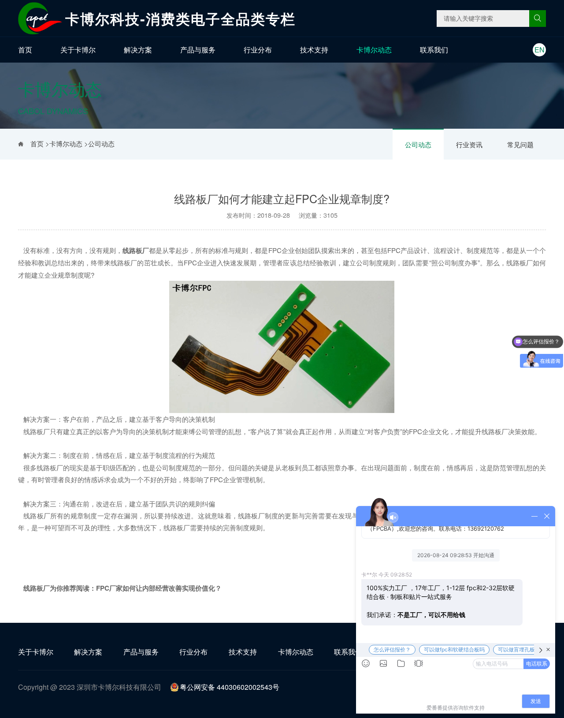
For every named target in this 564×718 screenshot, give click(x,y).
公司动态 (418, 144)
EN (539, 50)
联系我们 (434, 50)
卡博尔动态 (374, 50)
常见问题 (520, 144)
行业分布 (258, 50)
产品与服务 (197, 50)
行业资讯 (469, 144)
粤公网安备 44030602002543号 (229, 687)
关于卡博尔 (78, 50)
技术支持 (314, 50)
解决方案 (138, 50)
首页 (25, 50)
